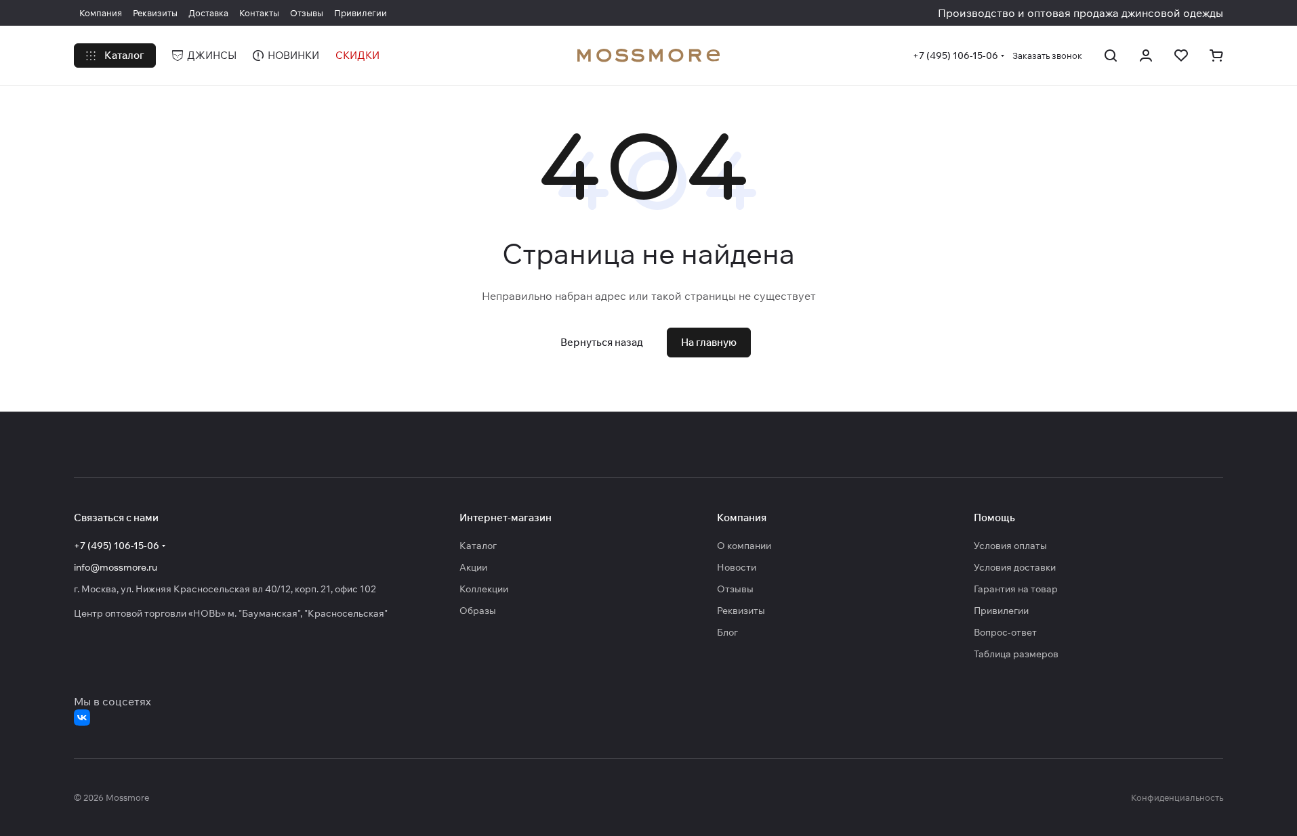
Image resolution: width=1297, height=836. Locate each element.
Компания (741, 517)
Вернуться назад (601, 342)
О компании (744, 546)
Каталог (478, 546)
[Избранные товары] (1181, 55)
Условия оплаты (1010, 546)
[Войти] (1146, 55)
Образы (477, 610)
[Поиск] (1110, 55)
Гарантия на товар (1016, 589)
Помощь (994, 517)
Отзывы (735, 589)
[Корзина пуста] (1216, 55)
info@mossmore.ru (115, 567)
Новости (736, 567)
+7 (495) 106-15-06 (955, 55)
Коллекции (483, 589)
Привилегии (1001, 610)
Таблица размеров (1016, 654)
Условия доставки (1015, 567)
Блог (727, 632)
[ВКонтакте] (82, 717)
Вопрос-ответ (1005, 632)
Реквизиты (741, 610)
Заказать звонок (1047, 55)
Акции (473, 567)
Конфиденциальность (1177, 797)
